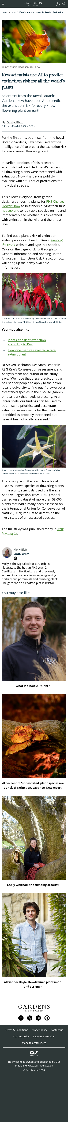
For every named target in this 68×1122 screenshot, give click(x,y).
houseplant (10, 210)
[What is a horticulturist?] (34, 639)
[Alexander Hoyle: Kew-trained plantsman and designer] (34, 935)
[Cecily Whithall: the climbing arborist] (34, 838)
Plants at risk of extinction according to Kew (27, 342)
